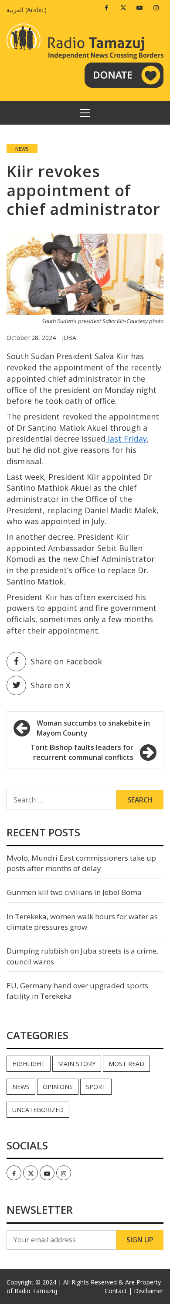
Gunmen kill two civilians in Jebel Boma (74, 892)
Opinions (58, 1087)
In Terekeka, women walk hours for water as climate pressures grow (82, 921)
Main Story (76, 1064)
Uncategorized (38, 1110)
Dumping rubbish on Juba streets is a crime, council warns (82, 956)
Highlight (28, 1064)
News (22, 148)
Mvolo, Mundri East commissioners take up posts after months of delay (81, 863)
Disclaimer (148, 1291)
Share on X (50, 685)
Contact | (118, 1291)
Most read (126, 1064)
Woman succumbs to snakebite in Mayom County (93, 728)
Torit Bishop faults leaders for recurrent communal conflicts (82, 752)
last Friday (126, 438)
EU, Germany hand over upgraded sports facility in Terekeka (77, 990)
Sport (96, 1087)
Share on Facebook (66, 661)
